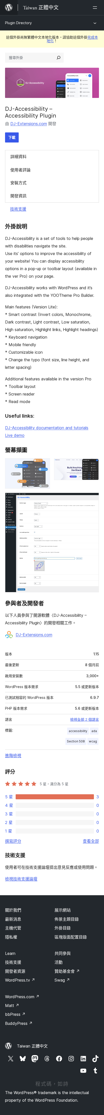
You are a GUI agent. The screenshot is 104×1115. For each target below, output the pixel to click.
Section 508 (76, 741)
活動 (59, 962)
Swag (62, 980)
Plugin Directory (18, 23)
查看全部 (91, 841)
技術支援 (18, 208)
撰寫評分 (13, 841)
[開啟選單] (96, 7)
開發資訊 (18, 195)
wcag (93, 741)
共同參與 (63, 953)
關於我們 (13, 910)
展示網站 (63, 910)
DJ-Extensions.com (28, 123)
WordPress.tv (20, 980)
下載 (11, 137)
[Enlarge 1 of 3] (43, 464)
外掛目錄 (63, 927)
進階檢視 (13, 755)
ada (94, 731)
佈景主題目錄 (67, 919)
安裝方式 (18, 182)
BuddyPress (19, 1023)
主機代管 (13, 927)
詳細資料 (18, 156)
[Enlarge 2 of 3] (92, 464)
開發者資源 (15, 971)
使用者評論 (20, 169)
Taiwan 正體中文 (32, 1046)
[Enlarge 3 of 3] (92, 499)
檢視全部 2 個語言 (84, 719)
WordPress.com (22, 996)
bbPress (15, 1014)
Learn (10, 953)
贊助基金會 (67, 971)
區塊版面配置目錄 (71, 937)
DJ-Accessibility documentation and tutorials (46, 427)
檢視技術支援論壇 (21, 878)
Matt (12, 1005)
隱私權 (11, 937)
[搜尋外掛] (59, 58)
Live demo (14, 435)
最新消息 (13, 919)
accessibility (78, 731)
